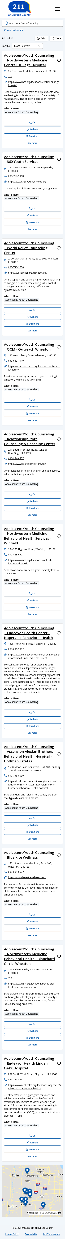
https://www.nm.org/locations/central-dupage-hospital (34, 83)
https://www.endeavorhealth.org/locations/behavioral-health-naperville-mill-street (34, 656)
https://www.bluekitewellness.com (27, 877)
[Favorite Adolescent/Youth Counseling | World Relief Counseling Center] (59, 248)
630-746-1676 (16, 267)
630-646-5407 (16, 649)
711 (10, 76)
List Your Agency (51, 1234)
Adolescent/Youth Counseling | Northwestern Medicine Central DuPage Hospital (29, 60)
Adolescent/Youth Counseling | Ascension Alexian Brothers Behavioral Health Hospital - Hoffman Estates (29, 753)
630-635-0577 (16, 871)
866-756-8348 (16, 1079)
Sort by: (6, 46)
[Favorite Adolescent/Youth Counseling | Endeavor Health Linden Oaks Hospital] (59, 1063)
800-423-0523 (16, 554)
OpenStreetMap (49, 1212)
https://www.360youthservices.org (27, 181)
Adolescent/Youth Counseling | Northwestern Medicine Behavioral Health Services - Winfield (29, 535)
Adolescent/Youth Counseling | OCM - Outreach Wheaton (29, 347)
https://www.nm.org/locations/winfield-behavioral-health (30, 561)
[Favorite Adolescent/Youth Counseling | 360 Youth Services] (59, 159)
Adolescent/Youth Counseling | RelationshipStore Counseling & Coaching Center (29, 439)
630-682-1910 (16, 360)
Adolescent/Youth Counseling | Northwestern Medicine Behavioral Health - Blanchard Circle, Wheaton (29, 956)
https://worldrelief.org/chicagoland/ (27, 272)
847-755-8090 (16, 775)
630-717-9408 (16, 176)
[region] (32, 1191)
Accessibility (31, 1234)
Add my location (15, 30)
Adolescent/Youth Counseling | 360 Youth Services (29, 159)
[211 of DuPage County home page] (19, 9)
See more (32, 143)
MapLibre (33, 1212)
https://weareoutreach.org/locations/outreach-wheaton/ (34, 368)
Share (58, 38)
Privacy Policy (12, 1234)
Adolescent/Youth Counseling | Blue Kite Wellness (29, 855)
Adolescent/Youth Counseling (21, 112)
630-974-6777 (16, 458)
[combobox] (27, 46)
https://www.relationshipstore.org (27, 463)
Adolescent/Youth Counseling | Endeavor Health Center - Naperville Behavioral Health (29, 633)
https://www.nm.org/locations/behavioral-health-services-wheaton (31, 985)
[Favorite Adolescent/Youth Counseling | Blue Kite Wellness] (59, 855)
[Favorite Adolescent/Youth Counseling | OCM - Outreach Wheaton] (59, 347)
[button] (21, 1200)
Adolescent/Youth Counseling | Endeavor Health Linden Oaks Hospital (29, 1063)
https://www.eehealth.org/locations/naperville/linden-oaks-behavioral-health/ (34, 1086)
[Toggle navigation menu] (57, 9)
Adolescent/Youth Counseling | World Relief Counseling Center (29, 248)
